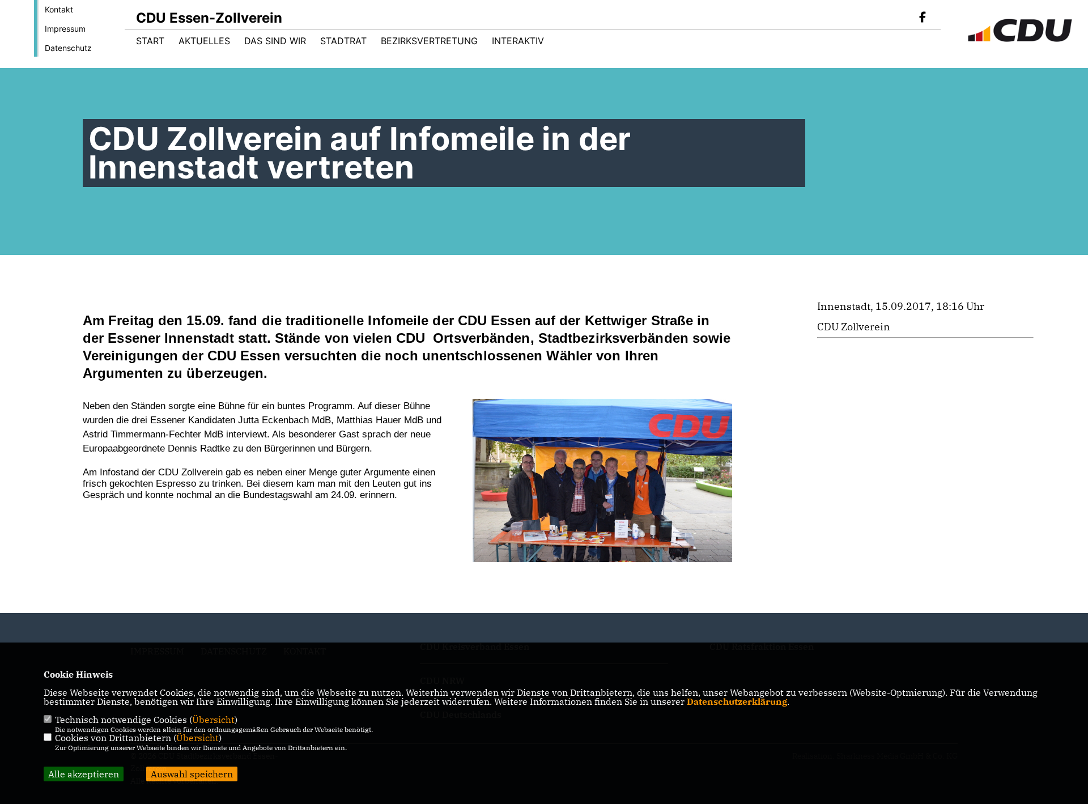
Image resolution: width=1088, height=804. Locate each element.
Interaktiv (518, 40)
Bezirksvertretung (429, 40)
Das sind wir (275, 40)
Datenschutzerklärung (737, 701)
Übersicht (213, 719)
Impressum (65, 28)
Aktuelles (204, 40)
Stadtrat (343, 40)
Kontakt (59, 9)
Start (150, 40)
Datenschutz (68, 48)
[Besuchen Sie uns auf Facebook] (922, 18)
